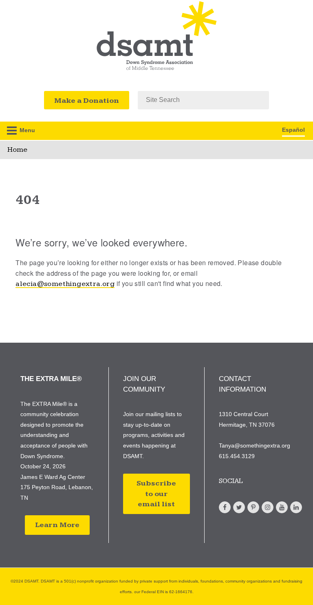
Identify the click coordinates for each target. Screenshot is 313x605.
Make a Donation (86, 100)
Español (293, 129)
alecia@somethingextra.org (65, 283)
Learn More (57, 525)
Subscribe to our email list (156, 493)
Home (17, 149)
